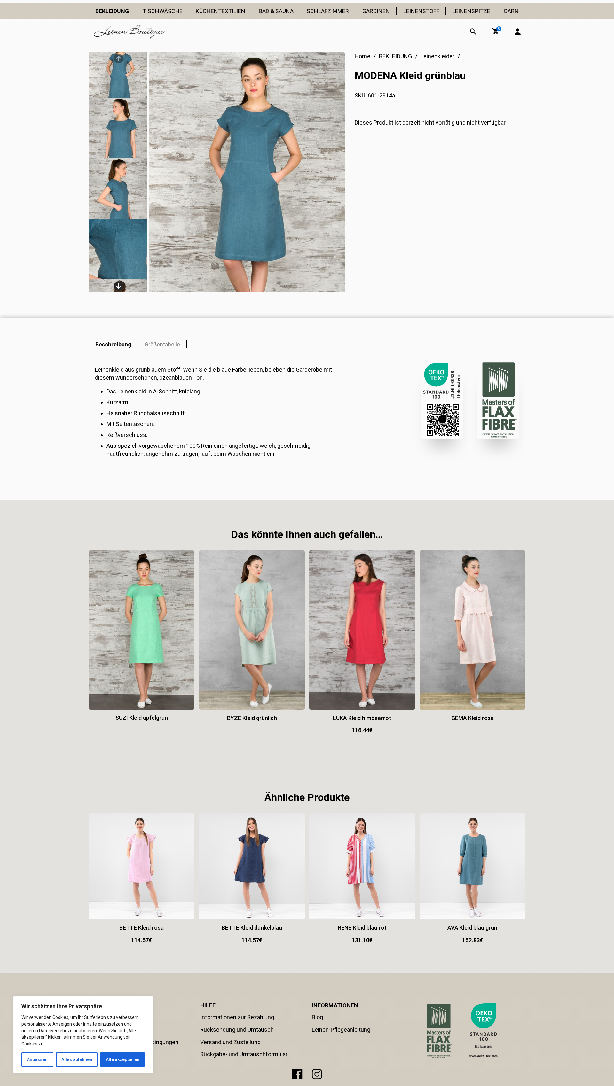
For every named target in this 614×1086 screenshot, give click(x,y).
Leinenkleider (437, 56)
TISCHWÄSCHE (163, 11)
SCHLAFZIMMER (328, 11)
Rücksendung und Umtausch (237, 1029)
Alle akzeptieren (122, 1059)
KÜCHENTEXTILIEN (220, 11)
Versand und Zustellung (230, 1042)
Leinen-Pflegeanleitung (341, 1029)
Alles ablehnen (76, 1059)
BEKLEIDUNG (112, 11)
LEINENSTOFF (421, 11)
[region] (83, 1034)
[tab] (113, 344)
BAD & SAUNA (276, 11)
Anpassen (37, 1059)
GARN (511, 11)
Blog (317, 1017)
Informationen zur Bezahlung (237, 1017)
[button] (495, 31)
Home (362, 56)
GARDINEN (376, 11)
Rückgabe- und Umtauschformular (243, 1054)
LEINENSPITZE (471, 11)
